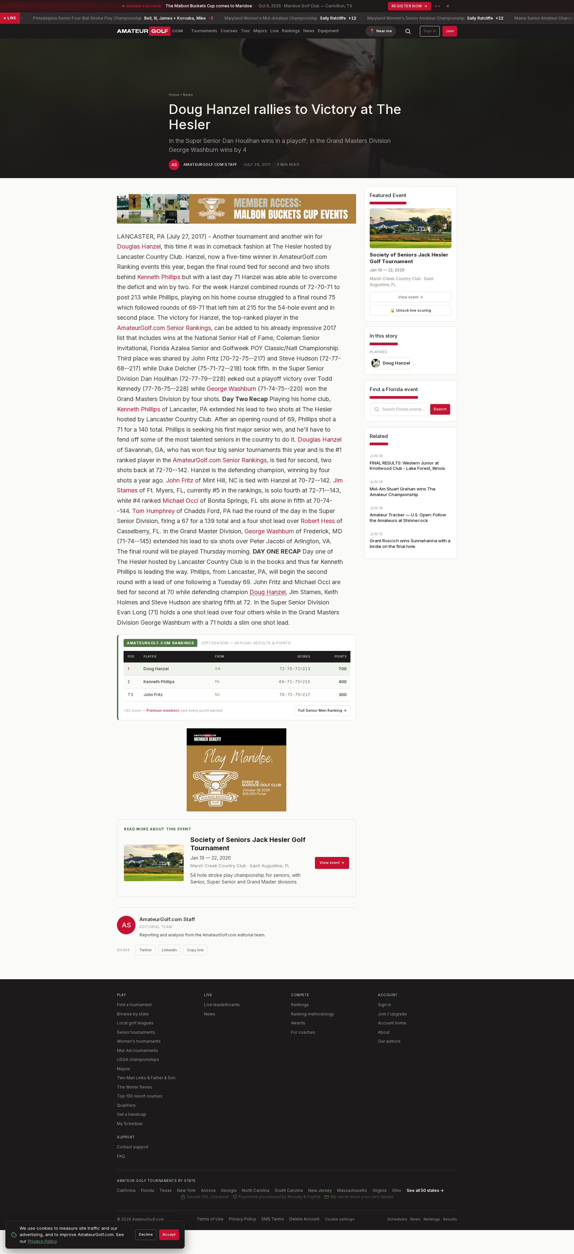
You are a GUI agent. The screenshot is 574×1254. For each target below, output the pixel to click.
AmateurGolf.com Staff (210, 164)
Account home (392, 1022)
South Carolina (289, 1190)
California (126, 1190)
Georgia (229, 1190)
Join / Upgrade (392, 1013)
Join (450, 31)
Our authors (389, 1041)
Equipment (328, 30)
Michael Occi (180, 500)
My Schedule (130, 1123)
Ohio (396, 1190)
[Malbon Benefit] (236, 209)
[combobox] (410, 409)
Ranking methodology (312, 1013)
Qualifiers (126, 1105)
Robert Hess (318, 520)
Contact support (132, 1146)
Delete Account (304, 1218)
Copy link (195, 950)
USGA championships (138, 1059)
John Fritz (179, 480)
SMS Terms (272, 1218)
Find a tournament (134, 1004)
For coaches (303, 1032)
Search (440, 409)
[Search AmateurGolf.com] (408, 31)
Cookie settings (339, 1219)
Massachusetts (352, 1190)
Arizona (208, 1190)
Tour (245, 30)
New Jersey (320, 1190)
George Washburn (231, 388)
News (309, 30)
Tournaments (204, 30)
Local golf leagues (135, 1022)
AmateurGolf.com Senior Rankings (164, 327)
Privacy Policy (242, 1218)
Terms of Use (210, 1218)
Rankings (291, 30)
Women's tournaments (139, 1041)
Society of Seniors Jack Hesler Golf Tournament (409, 258)
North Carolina (255, 1190)
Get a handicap (131, 1114)
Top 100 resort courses (139, 1096)
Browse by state (133, 1013)
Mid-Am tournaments (137, 1050)
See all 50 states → (425, 1190)
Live (274, 30)
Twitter (145, 950)
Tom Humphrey (153, 510)
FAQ (121, 1156)
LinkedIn (169, 950)
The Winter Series (134, 1087)
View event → (410, 297)
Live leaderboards (222, 1004)
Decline (146, 1234)
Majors (260, 30)
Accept (169, 1234)
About (384, 1032)
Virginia (379, 1190)
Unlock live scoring (410, 310)
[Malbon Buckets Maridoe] (236, 769)
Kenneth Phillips (158, 276)
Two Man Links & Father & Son (146, 1077)
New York (186, 1190)
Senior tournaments (136, 1032)
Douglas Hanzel (139, 246)
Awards (298, 1022)
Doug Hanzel (267, 591)
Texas (165, 1190)
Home (174, 94)
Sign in (430, 31)
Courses (229, 30)
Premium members (162, 710)
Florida (147, 1190)
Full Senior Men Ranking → (322, 710)
